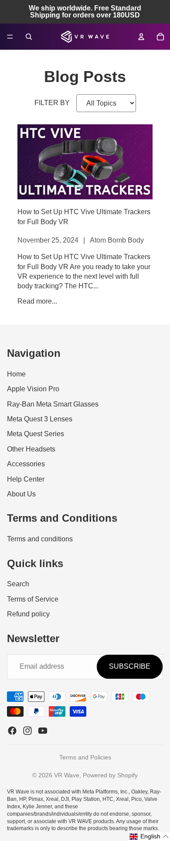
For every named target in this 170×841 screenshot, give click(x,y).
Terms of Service (32, 599)
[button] (149, 836)
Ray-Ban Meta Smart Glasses (53, 404)
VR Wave (66, 775)
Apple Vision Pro (33, 389)
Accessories (26, 464)
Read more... (37, 301)
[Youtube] (42, 730)
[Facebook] (12, 730)
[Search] (28, 36)
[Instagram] (27, 730)
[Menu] (10, 37)
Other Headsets (31, 449)
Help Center (25, 479)
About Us (21, 494)
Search (18, 584)
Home (16, 374)
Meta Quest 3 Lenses (39, 419)
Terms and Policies (85, 757)
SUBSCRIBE (129, 666)
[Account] (141, 36)
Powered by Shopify (110, 775)
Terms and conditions (40, 539)
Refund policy (28, 614)
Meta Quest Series (35, 434)
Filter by (52, 102)
